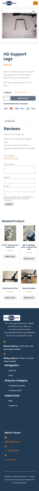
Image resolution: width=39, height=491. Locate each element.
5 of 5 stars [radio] (17, 158)
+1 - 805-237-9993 (12, 450)
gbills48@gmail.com (13, 442)
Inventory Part (21, 92)
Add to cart (23, 98)
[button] (34, 12)
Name (7, 177)
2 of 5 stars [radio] (8, 158)
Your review (9, 164)
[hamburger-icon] (35, 3)
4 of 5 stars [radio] (14, 158)
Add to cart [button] (10, 256)
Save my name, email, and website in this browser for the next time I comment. (19, 198)
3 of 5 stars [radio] (11, 158)
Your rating (9, 156)
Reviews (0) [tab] (10, 121)
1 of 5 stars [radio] (5, 158)
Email (7, 186)
